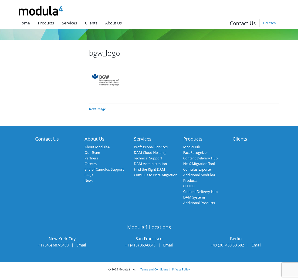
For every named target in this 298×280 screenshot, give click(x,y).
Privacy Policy (181, 269)
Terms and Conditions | (156, 269)
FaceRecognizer (195, 152)
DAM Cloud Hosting (150, 152)
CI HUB (189, 186)
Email (81, 245)
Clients (91, 23)
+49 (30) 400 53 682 (227, 245)
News (89, 180)
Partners (91, 158)
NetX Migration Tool (199, 163)
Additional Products (199, 202)
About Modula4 (97, 147)
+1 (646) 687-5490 (53, 245)
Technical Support (148, 158)
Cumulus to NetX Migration (155, 174)
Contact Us (243, 23)
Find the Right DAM (149, 169)
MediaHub (191, 147)
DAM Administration (150, 163)
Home (24, 23)
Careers (91, 163)
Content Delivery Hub (200, 158)
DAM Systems (194, 197)
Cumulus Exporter (197, 169)
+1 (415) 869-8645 (140, 245)
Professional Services (151, 147)
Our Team (92, 152)
